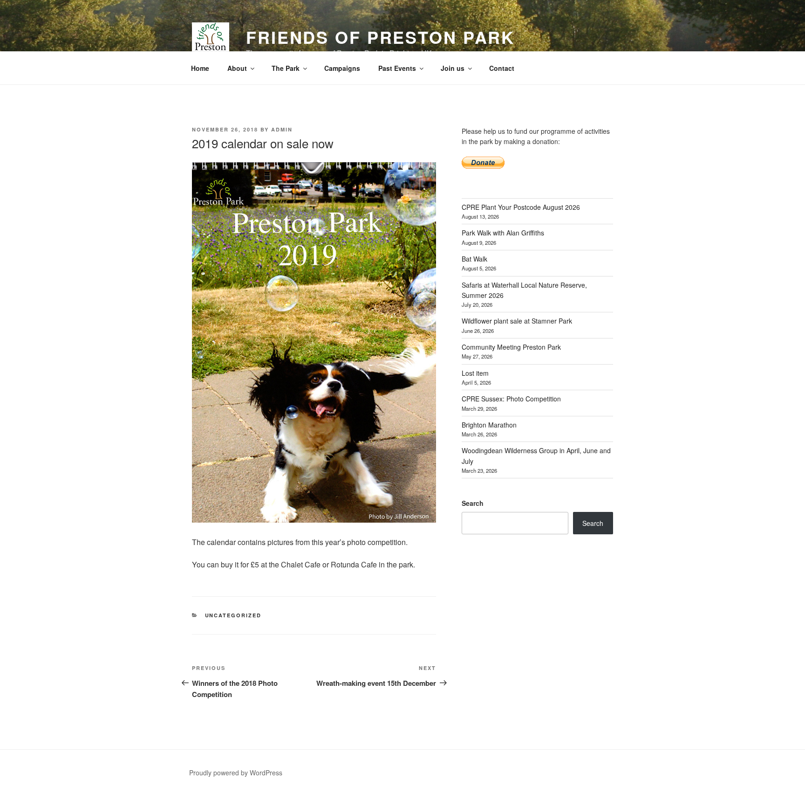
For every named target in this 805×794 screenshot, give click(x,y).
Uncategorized (233, 615)
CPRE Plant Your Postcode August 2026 (521, 207)
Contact (501, 68)
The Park (286, 68)
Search (473, 503)
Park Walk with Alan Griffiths (503, 232)
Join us (452, 68)
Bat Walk (474, 258)
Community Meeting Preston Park (511, 347)
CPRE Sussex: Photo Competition (511, 398)
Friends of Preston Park (380, 37)
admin (282, 129)
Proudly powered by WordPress (235, 772)
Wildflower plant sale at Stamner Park (517, 320)
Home (200, 68)
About (237, 68)
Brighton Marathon (489, 424)
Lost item (475, 373)
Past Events (397, 68)
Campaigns (342, 68)
